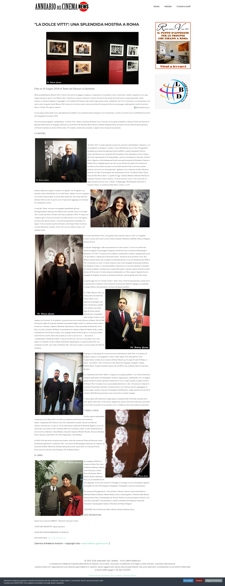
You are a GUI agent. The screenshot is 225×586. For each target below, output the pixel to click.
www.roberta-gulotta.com (95, 543)
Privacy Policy (130, 575)
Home (156, 6)
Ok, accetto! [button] (188, 580)
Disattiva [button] (199, 580)
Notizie (168, 6)
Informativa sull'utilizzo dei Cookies (105, 575)
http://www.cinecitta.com (56, 538)
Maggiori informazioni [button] (213, 580)
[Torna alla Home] (61, 6)
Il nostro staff (184, 6)
